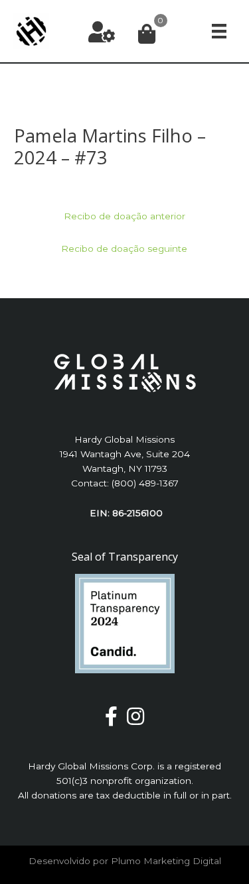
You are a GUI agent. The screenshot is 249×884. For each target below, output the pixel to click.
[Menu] (219, 31)
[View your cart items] (146, 35)
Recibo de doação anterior (124, 216)
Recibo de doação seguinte (124, 248)
